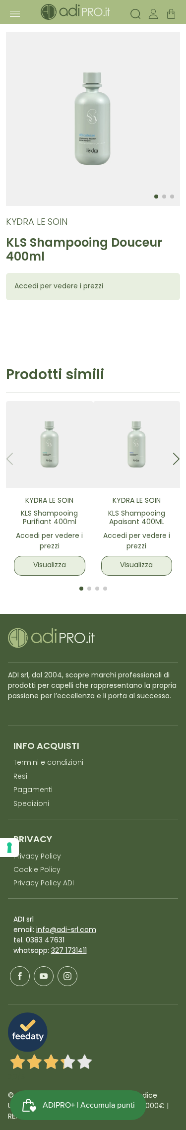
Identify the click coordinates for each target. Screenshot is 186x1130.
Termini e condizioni (48, 763)
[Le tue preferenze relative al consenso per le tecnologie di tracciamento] (9, 847)
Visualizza (49, 565)
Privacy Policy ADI (43, 883)
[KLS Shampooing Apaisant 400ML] (137, 444)
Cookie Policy (37, 870)
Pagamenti (33, 790)
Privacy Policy (37, 857)
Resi (20, 777)
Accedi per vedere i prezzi (58, 286)
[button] (176, 459)
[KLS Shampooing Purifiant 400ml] (49, 444)
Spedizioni (31, 804)
